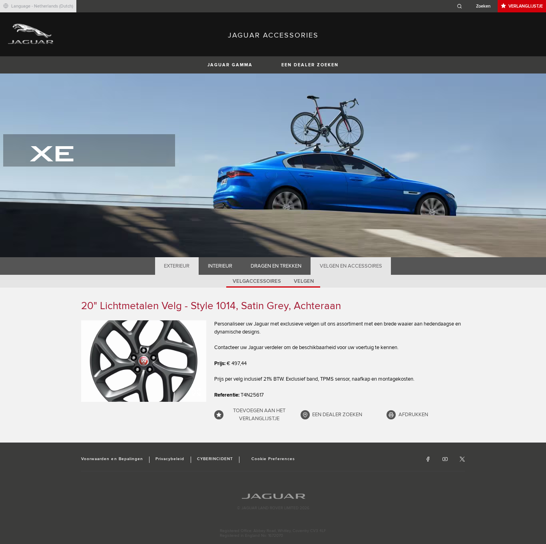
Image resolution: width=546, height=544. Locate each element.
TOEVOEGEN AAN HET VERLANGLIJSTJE (259, 414)
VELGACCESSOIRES (257, 281)
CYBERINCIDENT (215, 459)
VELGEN (304, 281)
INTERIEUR (220, 266)
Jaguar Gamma (230, 65)
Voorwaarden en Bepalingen (112, 459)
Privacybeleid (170, 459)
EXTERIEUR (176, 266)
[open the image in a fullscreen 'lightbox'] (143, 361)
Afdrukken (413, 414)
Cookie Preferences (273, 459)
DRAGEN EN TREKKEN (276, 266)
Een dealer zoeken (310, 65)
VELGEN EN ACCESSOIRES (351, 266)
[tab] (177, 266)
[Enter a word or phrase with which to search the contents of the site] (476, 6)
